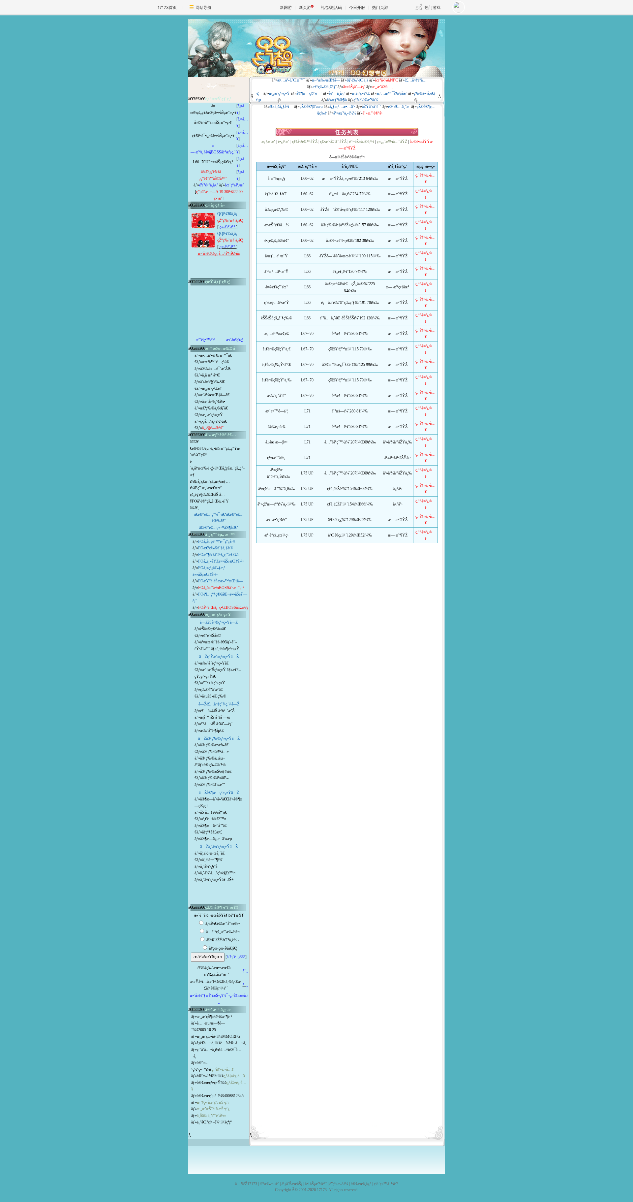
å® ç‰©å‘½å (215, 765)
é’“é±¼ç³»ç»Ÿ (213, 683)
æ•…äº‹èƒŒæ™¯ (214, 355)
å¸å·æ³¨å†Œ (211, 375)
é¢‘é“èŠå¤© (211, 635)
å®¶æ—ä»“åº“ (211, 825)
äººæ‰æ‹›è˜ (269, 1184)
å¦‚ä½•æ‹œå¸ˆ (210, 853)
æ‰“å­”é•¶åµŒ (212, 730)
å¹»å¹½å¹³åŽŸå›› (397, 457)
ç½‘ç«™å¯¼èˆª (386, 1184)
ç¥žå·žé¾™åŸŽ (304, 141)
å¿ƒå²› (398, 488)
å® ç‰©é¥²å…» (215, 751)
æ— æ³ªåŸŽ (397, 178)
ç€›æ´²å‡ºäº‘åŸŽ (333, 141)
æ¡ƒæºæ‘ (268, 141)
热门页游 (380, 7)
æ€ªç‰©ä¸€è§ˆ (212, 408)
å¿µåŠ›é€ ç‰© (214, 696)
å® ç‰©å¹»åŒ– (215, 778)
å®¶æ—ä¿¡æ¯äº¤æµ (216, 838)
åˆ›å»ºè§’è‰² (210, 381)
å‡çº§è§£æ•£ (212, 832)
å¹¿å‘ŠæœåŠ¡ (292, 1184)
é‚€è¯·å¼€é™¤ (214, 819)
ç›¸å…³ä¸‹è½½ (211, 421)
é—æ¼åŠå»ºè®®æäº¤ (347, 157)
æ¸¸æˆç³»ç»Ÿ (212, 414)
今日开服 (357, 7)
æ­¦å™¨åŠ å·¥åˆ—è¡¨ (215, 717)
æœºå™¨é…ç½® (215, 362)
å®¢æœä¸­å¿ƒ (361, 1184)
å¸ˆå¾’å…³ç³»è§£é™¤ (217, 873)
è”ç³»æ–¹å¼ (338, 1184)
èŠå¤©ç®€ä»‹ (211, 629)
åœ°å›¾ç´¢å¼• (213, 401)
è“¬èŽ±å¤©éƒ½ (361, 141)
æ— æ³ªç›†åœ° (397, 287)
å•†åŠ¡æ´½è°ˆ (316, 1184)
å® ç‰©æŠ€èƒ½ (214, 771)
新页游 (305, 7)
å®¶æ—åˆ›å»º (211, 799)
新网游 (286, 7)
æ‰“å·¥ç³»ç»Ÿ (212, 663)
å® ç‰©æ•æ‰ (212, 745)
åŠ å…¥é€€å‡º (211, 812)
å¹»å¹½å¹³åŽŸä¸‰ (397, 442)
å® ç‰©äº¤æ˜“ (212, 784)
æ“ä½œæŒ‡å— (213, 395)
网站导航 (203, 7)
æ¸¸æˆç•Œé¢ (212, 388)
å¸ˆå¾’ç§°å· (209, 866)
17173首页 (167, 7)
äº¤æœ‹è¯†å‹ (210, 642)
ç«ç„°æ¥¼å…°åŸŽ (392, 141)
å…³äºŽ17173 (246, 1184)
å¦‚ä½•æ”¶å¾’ (212, 860)
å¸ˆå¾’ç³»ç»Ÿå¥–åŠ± (217, 879)
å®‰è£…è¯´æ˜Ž (213, 368)
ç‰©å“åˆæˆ (209, 689)
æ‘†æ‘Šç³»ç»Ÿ (214, 669)
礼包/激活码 (331, 7)
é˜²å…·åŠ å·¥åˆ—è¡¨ (216, 724)
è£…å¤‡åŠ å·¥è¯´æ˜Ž (217, 710)
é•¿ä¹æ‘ (283, 141)
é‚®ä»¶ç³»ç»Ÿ (228, 648)
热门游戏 (432, 7)
